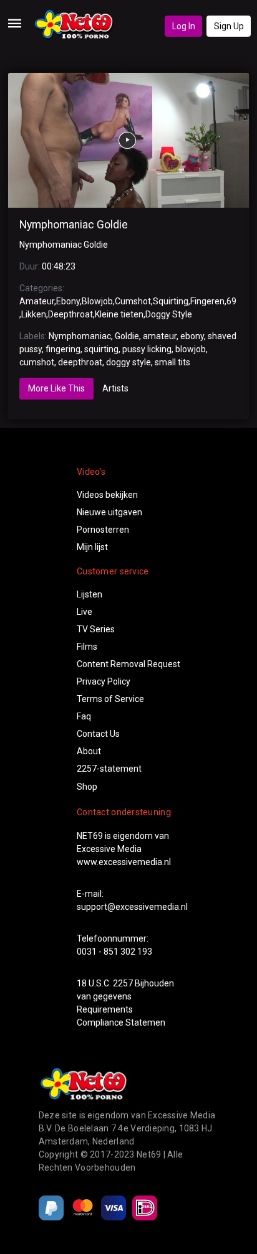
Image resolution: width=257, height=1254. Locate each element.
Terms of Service (110, 699)
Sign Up (229, 26)
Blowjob (97, 301)
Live (84, 612)
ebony (192, 336)
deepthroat (80, 362)
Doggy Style (168, 314)
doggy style (128, 362)
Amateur (36, 301)
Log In (183, 26)
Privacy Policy (103, 681)
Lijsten (89, 594)
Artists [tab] (115, 388)
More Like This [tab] (56, 388)
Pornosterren (103, 530)
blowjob (190, 349)
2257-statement (109, 769)
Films (87, 647)
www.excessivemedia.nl (124, 862)
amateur (160, 336)
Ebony (68, 301)
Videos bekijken (107, 495)
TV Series (96, 629)
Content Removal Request (128, 664)
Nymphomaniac (80, 336)
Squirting (170, 301)
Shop (87, 787)
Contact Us (98, 734)
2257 (123, 983)
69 (231, 301)
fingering (63, 349)
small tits (172, 362)
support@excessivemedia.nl (132, 907)
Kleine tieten (119, 314)
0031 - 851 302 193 (114, 952)
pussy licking (147, 349)
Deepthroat (70, 314)
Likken (33, 314)
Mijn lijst (92, 547)
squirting (101, 349)
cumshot (36, 362)
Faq (84, 716)
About (89, 751)
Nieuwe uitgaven (109, 512)
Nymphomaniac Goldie (73, 224)
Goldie (127, 336)
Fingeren (207, 301)
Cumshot (133, 301)
